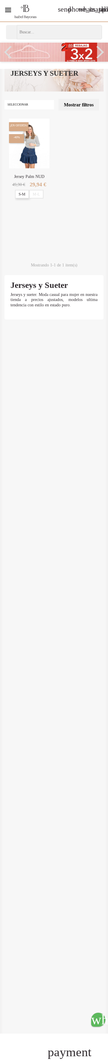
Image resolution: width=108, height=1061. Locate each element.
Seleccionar (29, 104)
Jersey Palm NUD (29, 176)
